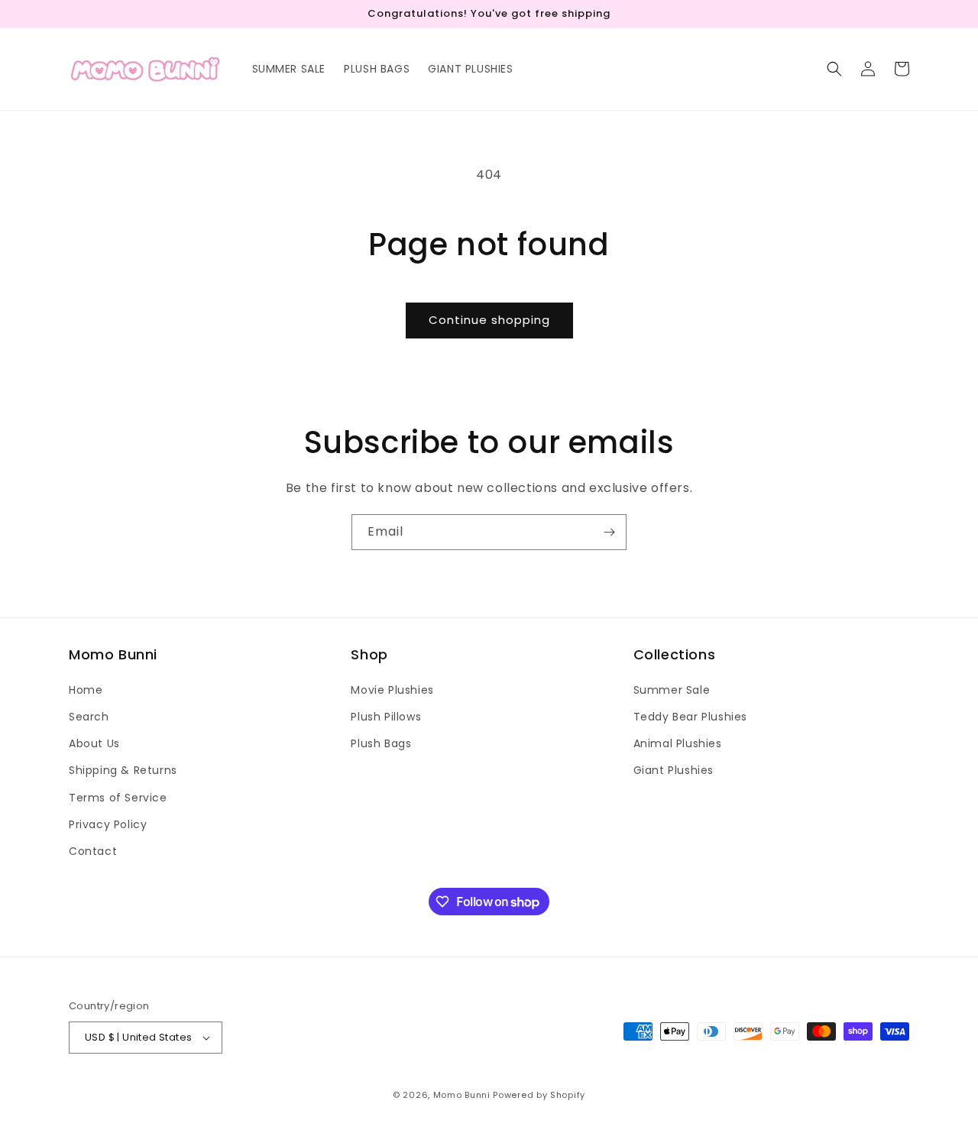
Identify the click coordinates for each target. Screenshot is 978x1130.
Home (85, 690)
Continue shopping (489, 320)
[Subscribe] (609, 532)
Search (89, 716)
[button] (834, 69)
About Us (94, 743)
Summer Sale (672, 690)
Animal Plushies (677, 743)
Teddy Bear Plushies (690, 716)
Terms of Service (118, 797)
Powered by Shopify (539, 1095)
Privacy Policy (108, 824)
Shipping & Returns (123, 770)
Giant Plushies (673, 770)
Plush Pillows (386, 716)
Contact (93, 851)
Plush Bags (381, 743)
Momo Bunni (462, 1095)
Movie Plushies (392, 690)
